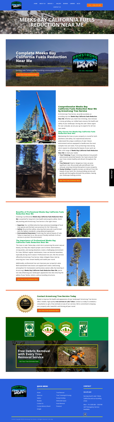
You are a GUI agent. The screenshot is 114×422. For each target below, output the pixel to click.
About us (39, 395)
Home (35, 3)
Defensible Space (61, 401)
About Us (42, 3)
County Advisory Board (43, 406)
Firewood (59, 406)
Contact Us (57, 7)
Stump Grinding (60, 398)
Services (50, 3)
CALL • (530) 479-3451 (94, 5)
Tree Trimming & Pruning (63, 395)
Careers (72, 3)
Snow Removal (60, 403)
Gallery (58, 3)
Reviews (65, 3)
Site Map (50, 419)
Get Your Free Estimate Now (28, 74)
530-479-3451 (87, 392)
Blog (78, 3)
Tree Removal (60, 392)
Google (39, 409)
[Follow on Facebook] (85, 414)
